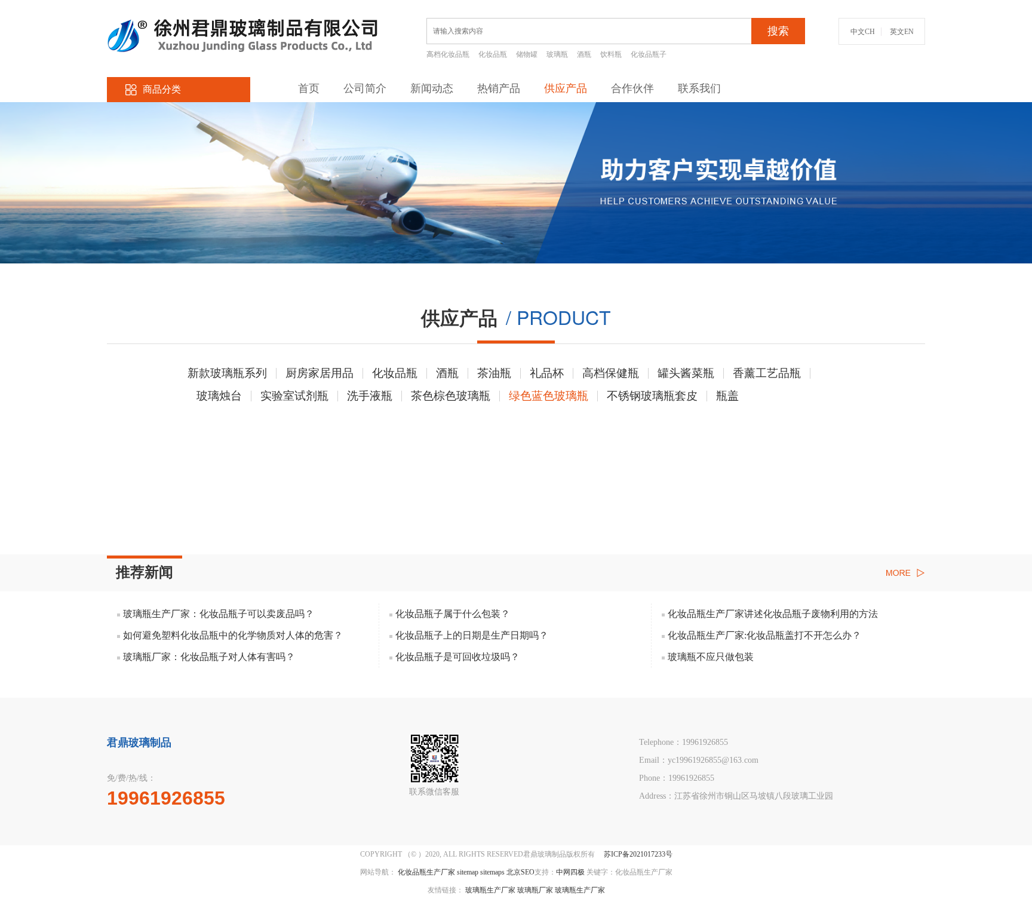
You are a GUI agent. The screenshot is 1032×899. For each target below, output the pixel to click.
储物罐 (527, 54)
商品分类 (162, 89)
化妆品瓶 (492, 54)
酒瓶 (584, 54)
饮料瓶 (611, 54)
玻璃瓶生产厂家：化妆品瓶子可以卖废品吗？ (218, 614)
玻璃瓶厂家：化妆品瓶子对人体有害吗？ (209, 657)
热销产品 (498, 88)
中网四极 (570, 872)
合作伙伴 (632, 88)
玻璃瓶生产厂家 (490, 890)
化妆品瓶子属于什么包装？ (452, 614)
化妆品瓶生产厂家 (426, 872)
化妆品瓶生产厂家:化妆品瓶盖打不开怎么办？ (764, 635)
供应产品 (565, 88)
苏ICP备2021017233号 (638, 854)
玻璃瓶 (557, 54)
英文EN (902, 31)
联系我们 (699, 88)
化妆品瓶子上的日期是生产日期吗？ (471, 635)
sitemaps (492, 872)
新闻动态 (431, 88)
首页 (309, 88)
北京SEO (520, 872)
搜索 (778, 31)
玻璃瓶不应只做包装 (711, 657)
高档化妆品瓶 (447, 54)
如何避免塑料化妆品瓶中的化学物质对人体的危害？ (233, 635)
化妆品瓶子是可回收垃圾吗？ (457, 657)
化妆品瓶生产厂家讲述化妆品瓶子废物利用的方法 (773, 614)
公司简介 (364, 88)
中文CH (862, 31)
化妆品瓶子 (648, 54)
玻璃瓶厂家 (535, 890)
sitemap (467, 872)
